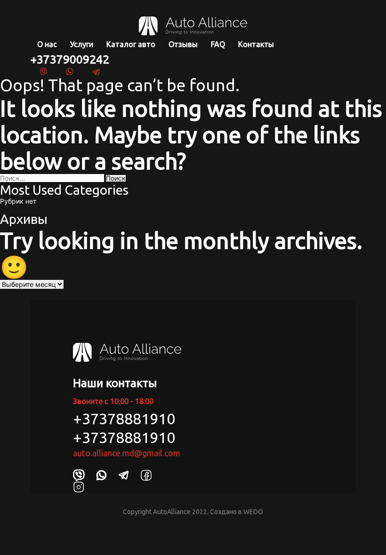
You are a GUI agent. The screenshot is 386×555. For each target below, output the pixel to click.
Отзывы (183, 44)
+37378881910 (124, 418)
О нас (47, 44)
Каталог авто (130, 44)
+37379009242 (70, 59)
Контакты (256, 44)
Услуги (81, 44)
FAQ (218, 44)
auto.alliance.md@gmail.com (126, 453)
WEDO (253, 511)
